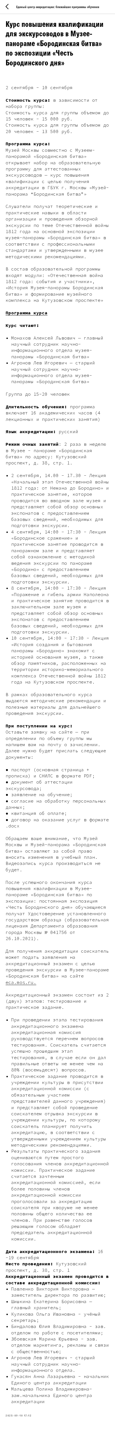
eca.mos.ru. (21, 982)
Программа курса (26, 312)
